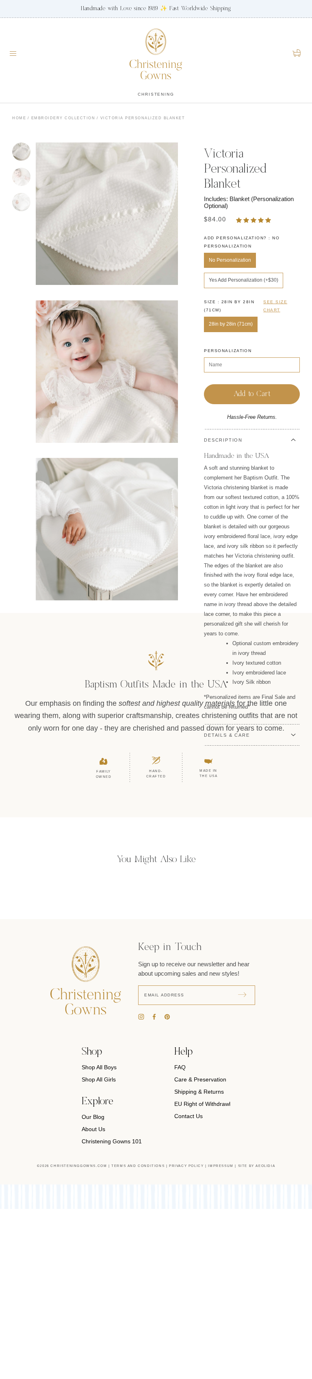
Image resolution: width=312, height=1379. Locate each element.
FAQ (180, 1067)
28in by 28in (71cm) (231, 324)
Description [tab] (223, 440)
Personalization (227, 350)
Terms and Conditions (138, 1166)
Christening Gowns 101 (112, 1141)
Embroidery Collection (63, 118)
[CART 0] (297, 53)
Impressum (220, 1166)
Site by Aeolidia (256, 1166)
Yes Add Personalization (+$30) (243, 280)
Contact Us (188, 1116)
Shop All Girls (99, 1079)
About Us (93, 1129)
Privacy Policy (186, 1166)
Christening (156, 94)
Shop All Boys (99, 1067)
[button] (254, 220)
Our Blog (93, 1117)
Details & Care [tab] (226, 735)
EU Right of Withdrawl (202, 1104)
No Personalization (230, 260)
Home (19, 118)
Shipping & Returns (199, 1091)
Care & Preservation (200, 1079)
